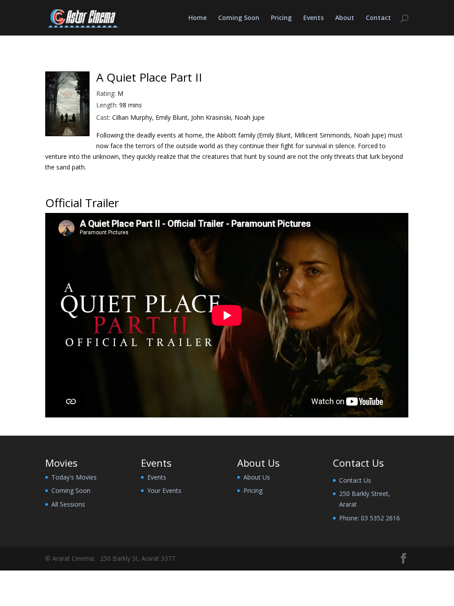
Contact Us (355, 480)
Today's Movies (74, 477)
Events (313, 18)
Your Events (164, 490)
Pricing (281, 18)
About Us (256, 477)
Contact (378, 18)
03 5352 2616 (380, 518)
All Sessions (68, 504)
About (344, 18)
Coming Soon (238, 18)
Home (197, 18)
